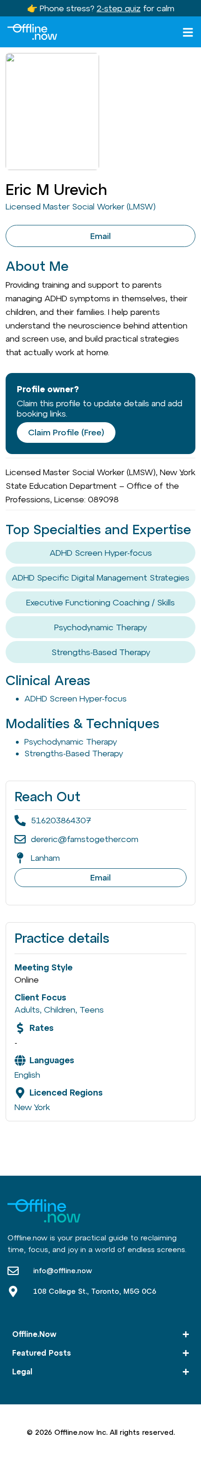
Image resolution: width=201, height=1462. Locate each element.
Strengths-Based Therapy (100, 652)
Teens (91, 1009)
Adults (27, 1009)
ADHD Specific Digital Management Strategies (100, 577)
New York (32, 1107)
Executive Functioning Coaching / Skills (100, 602)
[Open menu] (188, 32)
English (27, 1075)
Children (59, 1009)
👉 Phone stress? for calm (100, 8)
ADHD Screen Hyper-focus (101, 553)
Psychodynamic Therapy (100, 627)
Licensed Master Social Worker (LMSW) (81, 206)
